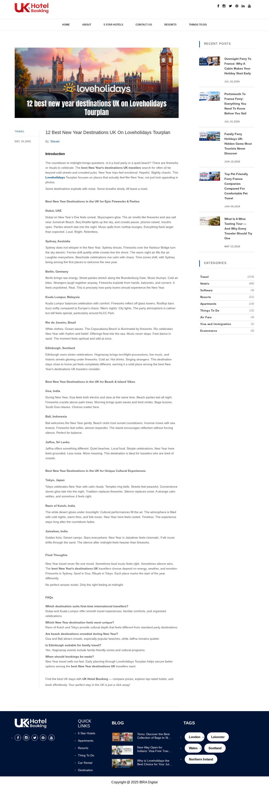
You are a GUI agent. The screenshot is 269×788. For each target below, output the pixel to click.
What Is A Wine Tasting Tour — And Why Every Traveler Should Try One (238, 228)
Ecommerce (227, 330)
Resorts (227, 297)
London (194, 737)
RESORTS (170, 24)
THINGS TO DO (198, 24)
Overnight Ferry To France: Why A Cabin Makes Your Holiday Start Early (237, 66)
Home (66, 24)
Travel (20, 131)
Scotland (215, 748)
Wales (193, 748)
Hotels (227, 283)
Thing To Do (86, 755)
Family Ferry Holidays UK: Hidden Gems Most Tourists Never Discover (238, 143)
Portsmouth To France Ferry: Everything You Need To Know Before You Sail (235, 103)
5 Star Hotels (113, 24)
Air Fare (227, 317)
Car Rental (85, 762)
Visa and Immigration (227, 324)
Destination (85, 770)
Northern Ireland (201, 759)
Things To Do (227, 310)
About (86, 24)
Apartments (227, 303)
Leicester (218, 737)
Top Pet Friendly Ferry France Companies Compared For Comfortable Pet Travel (236, 186)
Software (227, 290)
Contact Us (144, 24)
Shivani (54, 141)
